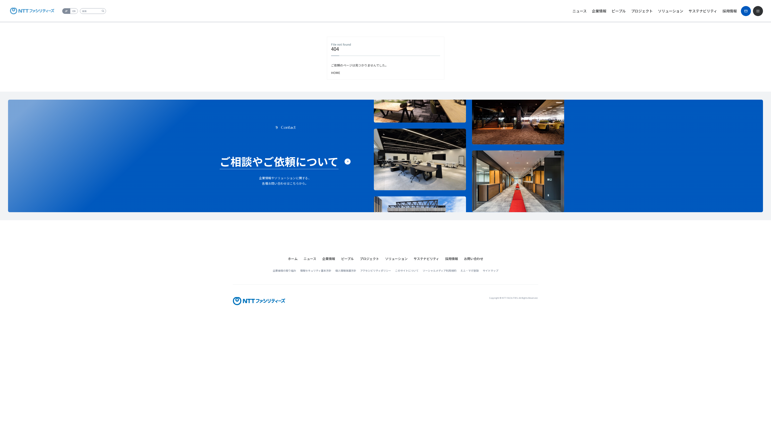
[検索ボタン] (103, 11)
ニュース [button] (579, 10)
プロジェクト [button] (642, 10)
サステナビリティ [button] (702, 10)
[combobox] (93, 11)
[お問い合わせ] (746, 11)
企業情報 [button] (599, 10)
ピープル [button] (619, 10)
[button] (310, 258)
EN (73, 11)
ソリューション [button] (670, 10)
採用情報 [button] (729, 10)
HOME (335, 73)
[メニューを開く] (758, 11)
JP (66, 11)
